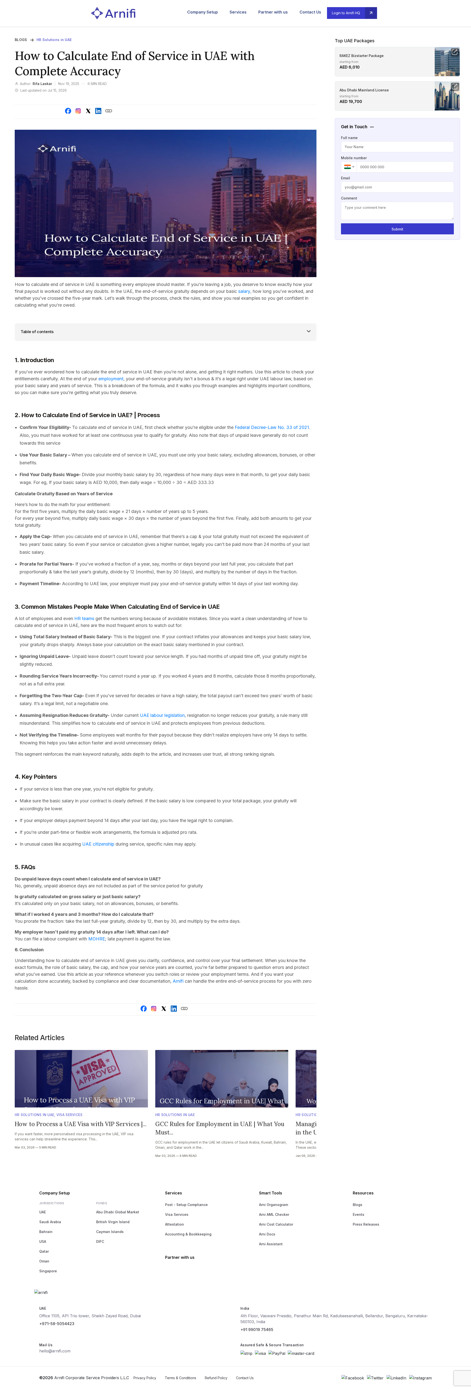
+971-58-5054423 (56, 1323)
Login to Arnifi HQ (346, 13)
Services (238, 12)
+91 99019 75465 (256, 1329)
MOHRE (96, 938)
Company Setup (202, 12)
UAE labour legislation (162, 715)
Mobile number (354, 158)
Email (345, 178)
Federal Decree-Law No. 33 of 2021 (272, 427)
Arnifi (178, 981)
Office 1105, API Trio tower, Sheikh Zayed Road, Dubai (90, 1315)
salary (244, 291)
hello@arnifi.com (54, 1350)
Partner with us (273, 12)
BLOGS (21, 40)
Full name (349, 138)
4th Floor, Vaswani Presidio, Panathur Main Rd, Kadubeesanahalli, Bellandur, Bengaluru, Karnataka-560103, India (334, 1318)
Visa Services (69, 1115)
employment (110, 378)
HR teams (84, 618)
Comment (349, 198)
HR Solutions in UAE (54, 40)
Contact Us (310, 12)
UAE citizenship (98, 844)
